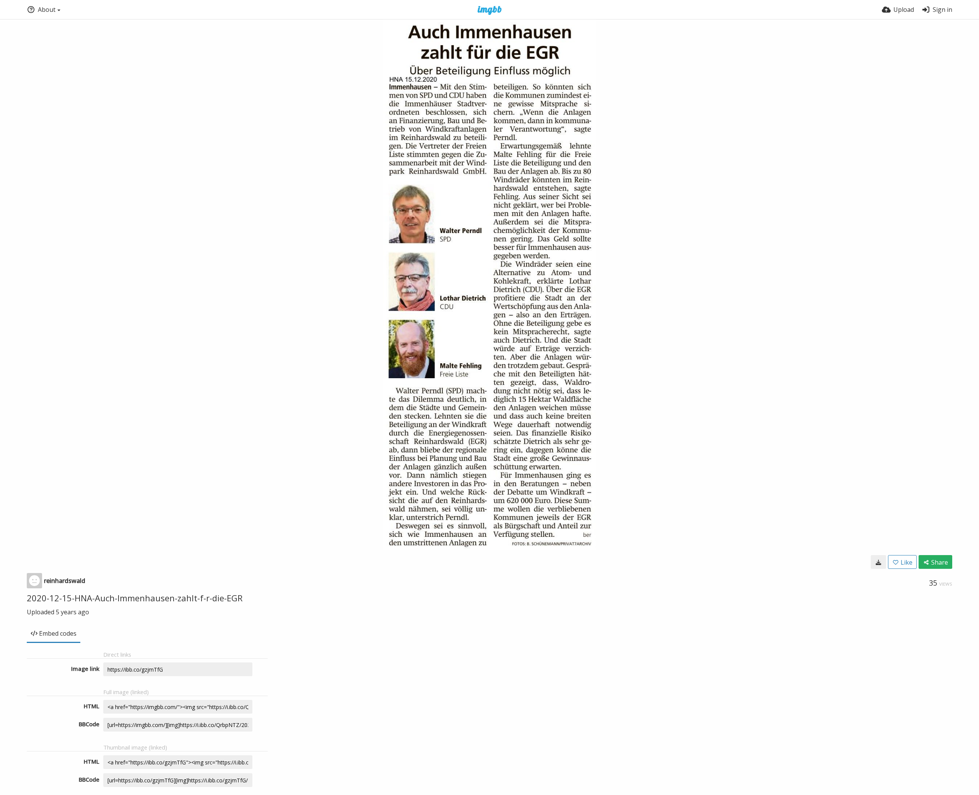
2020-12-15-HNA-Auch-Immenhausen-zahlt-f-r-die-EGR (134, 598)
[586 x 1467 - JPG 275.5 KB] (878, 562)
